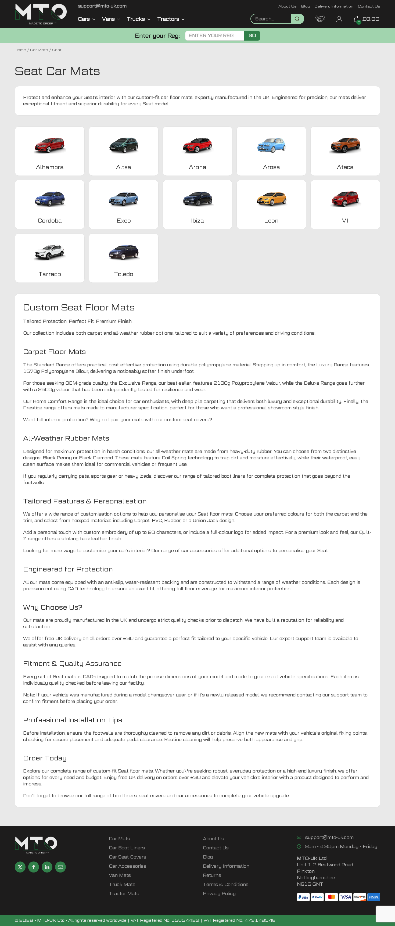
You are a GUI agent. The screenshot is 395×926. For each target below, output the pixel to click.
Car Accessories (127, 866)
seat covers (152, 795)
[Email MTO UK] (60, 867)
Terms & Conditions (226, 884)
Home (20, 50)
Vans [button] (108, 19)
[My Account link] (339, 18)
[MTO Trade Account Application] (320, 18)
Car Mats (39, 50)
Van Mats (120, 875)
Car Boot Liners (127, 847)
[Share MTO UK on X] (20, 867)
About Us (287, 6)
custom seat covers (186, 419)
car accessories (199, 550)
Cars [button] (84, 19)
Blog (305, 6)
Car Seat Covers (127, 857)
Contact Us (369, 6)
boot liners (125, 795)
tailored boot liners (224, 476)
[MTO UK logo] (41, 14)
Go (252, 35)
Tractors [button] (168, 19)
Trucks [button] (136, 19)
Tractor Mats (124, 893)
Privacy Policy (219, 893)
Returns (212, 875)
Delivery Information (334, 6)
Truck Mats (122, 884)
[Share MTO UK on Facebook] (33, 867)
